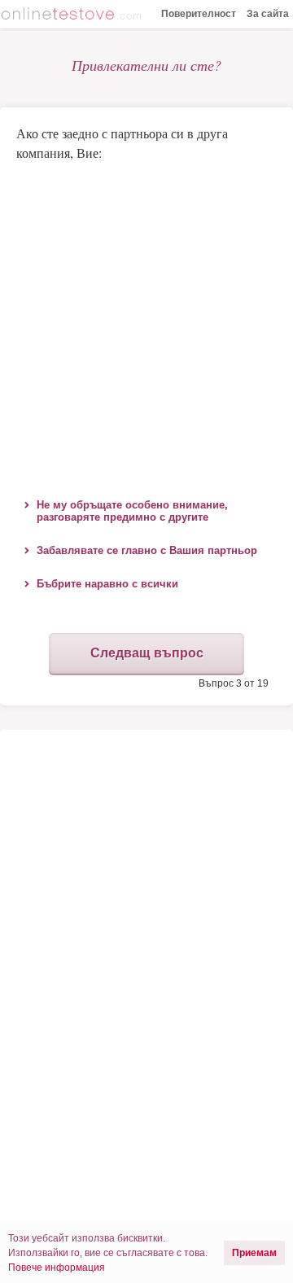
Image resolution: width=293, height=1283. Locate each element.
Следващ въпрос (146, 653)
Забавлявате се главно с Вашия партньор (147, 550)
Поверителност (198, 14)
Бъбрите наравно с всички (107, 584)
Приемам (254, 1253)
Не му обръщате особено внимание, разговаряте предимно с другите (132, 511)
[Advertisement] (146, 325)
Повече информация (56, 1267)
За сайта (268, 14)
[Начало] (73, 15)
